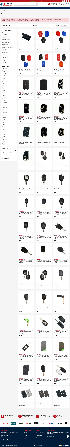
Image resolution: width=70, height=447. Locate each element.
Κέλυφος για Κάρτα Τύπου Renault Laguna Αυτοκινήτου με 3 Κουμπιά (61, 356)
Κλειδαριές (4, 32)
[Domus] (51, 423)
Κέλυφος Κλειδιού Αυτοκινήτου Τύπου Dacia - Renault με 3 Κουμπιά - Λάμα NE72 (61, 213)
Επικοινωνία (26, 438)
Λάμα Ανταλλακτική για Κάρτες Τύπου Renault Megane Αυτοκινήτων (60, 309)
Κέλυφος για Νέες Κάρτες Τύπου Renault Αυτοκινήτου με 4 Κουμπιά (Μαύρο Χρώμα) (61, 404)
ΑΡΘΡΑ (35, 8)
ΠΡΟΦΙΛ (31, 8)
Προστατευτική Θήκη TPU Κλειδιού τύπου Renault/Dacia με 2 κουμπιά (44, 142)
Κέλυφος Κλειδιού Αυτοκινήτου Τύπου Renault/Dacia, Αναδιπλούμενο (60, 332)
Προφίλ (25, 432)
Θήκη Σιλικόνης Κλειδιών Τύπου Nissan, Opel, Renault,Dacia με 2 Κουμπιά (25, 70)
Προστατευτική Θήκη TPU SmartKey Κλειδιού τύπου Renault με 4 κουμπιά (26, 118)
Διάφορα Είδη (4, 62)
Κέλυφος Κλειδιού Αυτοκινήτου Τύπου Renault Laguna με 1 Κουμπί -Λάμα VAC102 (43, 166)
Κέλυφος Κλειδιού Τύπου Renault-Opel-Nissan (61, 285)
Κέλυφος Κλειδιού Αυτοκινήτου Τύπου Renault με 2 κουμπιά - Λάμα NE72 (44, 237)
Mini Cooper (5, 110)
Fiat (3, 85)
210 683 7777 (61, 4)
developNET (40, 445)
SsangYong (5, 132)
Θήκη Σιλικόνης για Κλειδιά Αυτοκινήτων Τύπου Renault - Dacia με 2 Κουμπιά (61, 47)
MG (3, 109)
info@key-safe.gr (5, 435)
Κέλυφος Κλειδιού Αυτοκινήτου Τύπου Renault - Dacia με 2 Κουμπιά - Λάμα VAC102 (44, 213)
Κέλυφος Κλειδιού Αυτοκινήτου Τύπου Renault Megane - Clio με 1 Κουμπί (60, 261)
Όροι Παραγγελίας (39, 435)
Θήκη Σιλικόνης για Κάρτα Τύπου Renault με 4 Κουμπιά (25, 94)
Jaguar (4, 93)
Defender (3, 59)
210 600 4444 (54, 4)
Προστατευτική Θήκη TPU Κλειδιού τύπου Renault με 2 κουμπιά (44, 118)
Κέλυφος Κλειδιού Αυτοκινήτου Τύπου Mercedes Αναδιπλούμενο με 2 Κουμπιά (44, 332)
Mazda (4, 105)
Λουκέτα (3, 54)
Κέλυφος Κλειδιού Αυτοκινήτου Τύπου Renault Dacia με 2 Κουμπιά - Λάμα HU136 (26, 237)
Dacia (4, 78)
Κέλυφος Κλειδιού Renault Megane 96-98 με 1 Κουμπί (61, 165)
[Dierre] (36, 423)
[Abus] (5, 423)
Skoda (4, 129)
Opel (4, 115)
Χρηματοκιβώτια (5, 34)
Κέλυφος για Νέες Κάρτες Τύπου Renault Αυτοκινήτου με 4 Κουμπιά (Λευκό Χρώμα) (26, 404)
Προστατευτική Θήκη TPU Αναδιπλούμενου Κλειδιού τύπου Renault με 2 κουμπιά (60, 118)
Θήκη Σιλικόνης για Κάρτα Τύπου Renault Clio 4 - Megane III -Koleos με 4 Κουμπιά (43, 94)
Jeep (4, 95)
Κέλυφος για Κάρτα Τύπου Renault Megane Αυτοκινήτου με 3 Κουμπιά (26, 380)
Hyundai (4, 90)
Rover (4, 122)
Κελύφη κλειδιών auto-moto (9, 10)
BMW (4, 71)
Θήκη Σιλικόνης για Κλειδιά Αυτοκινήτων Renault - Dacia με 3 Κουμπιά (43, 47)
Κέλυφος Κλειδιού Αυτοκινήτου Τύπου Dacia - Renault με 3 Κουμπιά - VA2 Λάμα (44, 309)
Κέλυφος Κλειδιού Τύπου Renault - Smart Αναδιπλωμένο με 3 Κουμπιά (26, 356)
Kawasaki (4, 97)
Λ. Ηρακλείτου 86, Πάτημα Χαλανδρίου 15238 (10, 432)
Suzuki (4, 136)
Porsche (4, 119)
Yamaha (4, 143)
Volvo (4, 141)
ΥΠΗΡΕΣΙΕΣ (24, 8)
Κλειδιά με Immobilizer (6, 52)
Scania (4, 126)
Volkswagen (5, 139)
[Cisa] (28, 423)
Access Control (5, 44)
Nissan (4, 114)
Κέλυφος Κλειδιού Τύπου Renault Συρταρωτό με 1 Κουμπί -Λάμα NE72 (44, 285)
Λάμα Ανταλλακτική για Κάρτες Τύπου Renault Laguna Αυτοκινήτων (25, 332)
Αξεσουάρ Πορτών (5, 41)
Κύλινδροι (4, 37)
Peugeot (4, 117)
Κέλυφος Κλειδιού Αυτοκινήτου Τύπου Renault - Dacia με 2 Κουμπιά (44, 261)
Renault (16, 10)
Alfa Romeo (5, 68)
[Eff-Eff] (59, 423)
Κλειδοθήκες (4, 49)
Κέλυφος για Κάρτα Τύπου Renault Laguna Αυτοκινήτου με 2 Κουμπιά (43, 356)
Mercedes (5, 107)
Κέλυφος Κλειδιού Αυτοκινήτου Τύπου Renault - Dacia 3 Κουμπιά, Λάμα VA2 (60, 237)
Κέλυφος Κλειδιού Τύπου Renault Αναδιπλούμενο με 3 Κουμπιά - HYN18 (61, 380)
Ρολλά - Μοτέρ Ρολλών (6, 42)
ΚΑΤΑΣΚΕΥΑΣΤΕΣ (16, 8)
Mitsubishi (5, 112)
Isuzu (4, 92)
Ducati (4, 83)
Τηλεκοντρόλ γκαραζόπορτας (7, 47)
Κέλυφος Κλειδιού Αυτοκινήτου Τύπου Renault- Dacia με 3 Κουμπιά (44, 380)
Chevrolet (5, 73)
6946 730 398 (11, 436)
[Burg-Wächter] (21, 423)
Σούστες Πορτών (5, 45)
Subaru (4, 134)
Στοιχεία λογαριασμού (40, 432)
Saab (4, 124)
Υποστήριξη (26, 435)
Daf (3, 80)
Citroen (4, 76)
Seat (4, 127)
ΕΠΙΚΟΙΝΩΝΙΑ (41, 8)
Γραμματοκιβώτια (5, 36)
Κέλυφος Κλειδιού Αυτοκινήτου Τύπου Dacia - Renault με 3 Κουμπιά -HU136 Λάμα (61, 189)
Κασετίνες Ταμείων (5, 57)
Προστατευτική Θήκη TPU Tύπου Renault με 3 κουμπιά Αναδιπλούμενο (60, 94)
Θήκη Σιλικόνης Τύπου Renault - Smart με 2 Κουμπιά (60, 70)
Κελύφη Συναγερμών (6, 144)
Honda (4, 88)
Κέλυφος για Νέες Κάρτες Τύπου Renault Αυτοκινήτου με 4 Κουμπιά (43, 404)
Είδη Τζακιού (4, 60)
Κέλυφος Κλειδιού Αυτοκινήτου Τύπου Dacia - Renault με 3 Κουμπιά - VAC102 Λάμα (44, 189)
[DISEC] (44, 423)
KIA (3, 98)
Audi (4, 70)
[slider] (2, 150)
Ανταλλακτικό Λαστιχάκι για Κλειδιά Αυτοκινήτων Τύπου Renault (26, 46)
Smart (4, 131)
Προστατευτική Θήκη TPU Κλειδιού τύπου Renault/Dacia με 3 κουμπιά (61, 142)
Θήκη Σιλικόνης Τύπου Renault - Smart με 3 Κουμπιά (43, 70)
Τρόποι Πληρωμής (39, 437)
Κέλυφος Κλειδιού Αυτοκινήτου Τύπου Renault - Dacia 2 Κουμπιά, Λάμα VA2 (25, 261)
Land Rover (5, 102)
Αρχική (2, 10)
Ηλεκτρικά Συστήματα (6, 39)
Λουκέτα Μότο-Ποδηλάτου (7, 55)
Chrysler (4, 75)
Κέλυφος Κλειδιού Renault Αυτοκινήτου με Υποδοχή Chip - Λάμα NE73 (25, 189)
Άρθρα (25, 437)
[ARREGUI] (13, 423)
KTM (4, 100)
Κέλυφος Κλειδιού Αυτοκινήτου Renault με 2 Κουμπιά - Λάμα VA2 (25, 213)
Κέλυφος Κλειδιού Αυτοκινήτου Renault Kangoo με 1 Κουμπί (25, 285)
